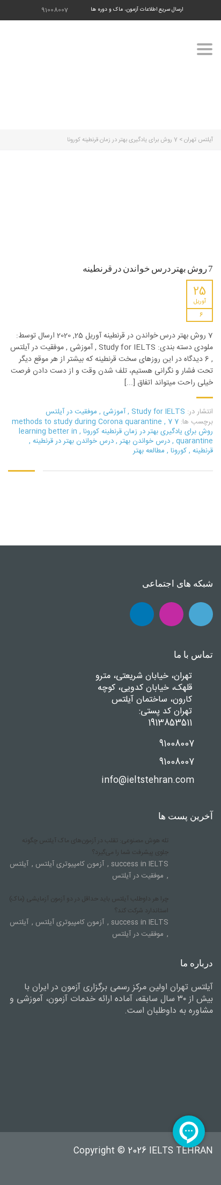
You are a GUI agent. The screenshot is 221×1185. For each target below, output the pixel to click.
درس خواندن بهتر (143, 441)
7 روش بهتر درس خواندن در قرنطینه (148, 269)
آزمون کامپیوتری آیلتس (68, 864)
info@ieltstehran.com (147, 780)
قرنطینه (201, 451)
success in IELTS (138, 864)
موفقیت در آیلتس (71, 412)
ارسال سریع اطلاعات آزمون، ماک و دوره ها (137, 9)
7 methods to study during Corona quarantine (95, 422)
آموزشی (114, 412)
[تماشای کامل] (113, 201)
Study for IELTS (158, 412)
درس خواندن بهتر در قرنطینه (72, 441)
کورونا (177, 451)
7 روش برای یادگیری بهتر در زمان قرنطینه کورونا (147, 426)
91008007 (54, 10)
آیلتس (19, 864)
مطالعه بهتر (149, 451)
